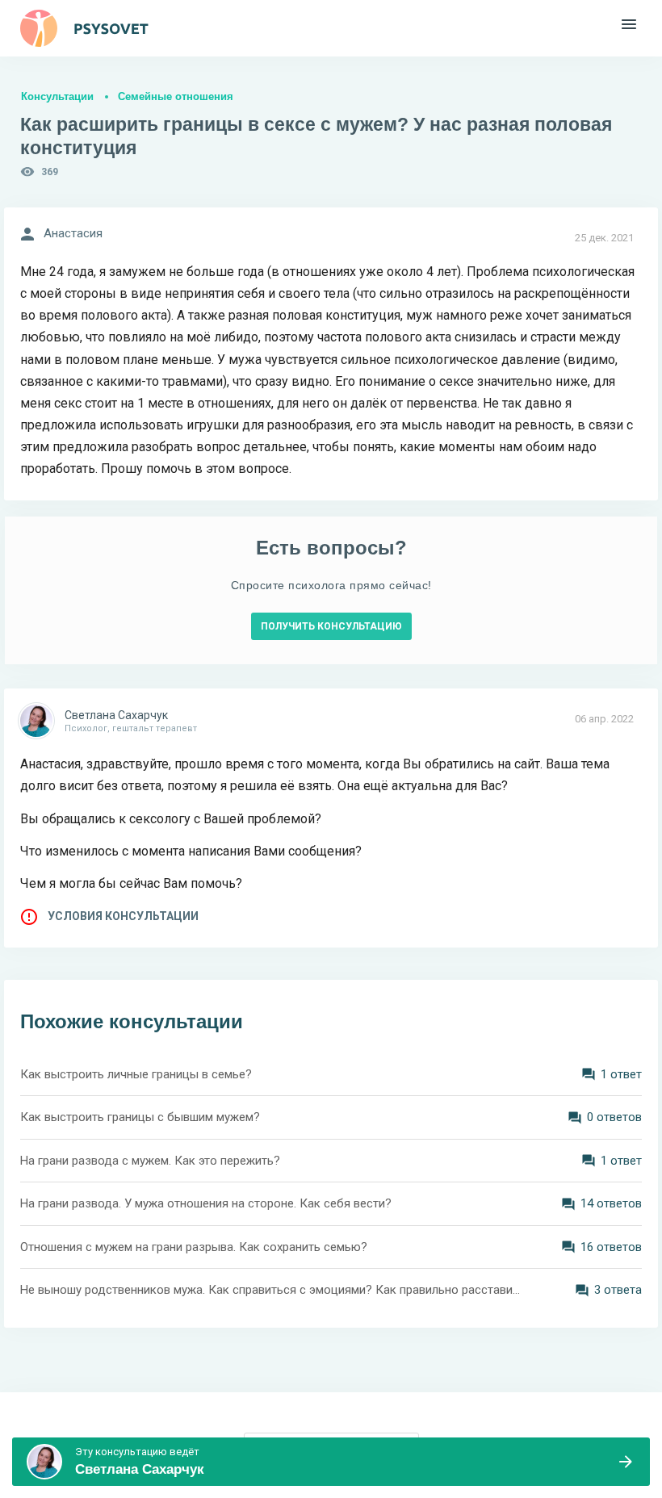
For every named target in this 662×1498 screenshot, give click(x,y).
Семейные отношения (175, 96)
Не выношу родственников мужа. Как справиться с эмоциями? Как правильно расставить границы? (270, 1290)
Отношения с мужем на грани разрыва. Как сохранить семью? (193, 1247)
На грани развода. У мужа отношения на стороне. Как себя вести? (206, 1203)
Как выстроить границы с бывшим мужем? (140, 1117)
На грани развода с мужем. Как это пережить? (150, 1160)
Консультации (57, 96)
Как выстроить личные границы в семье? (136, 1074)
